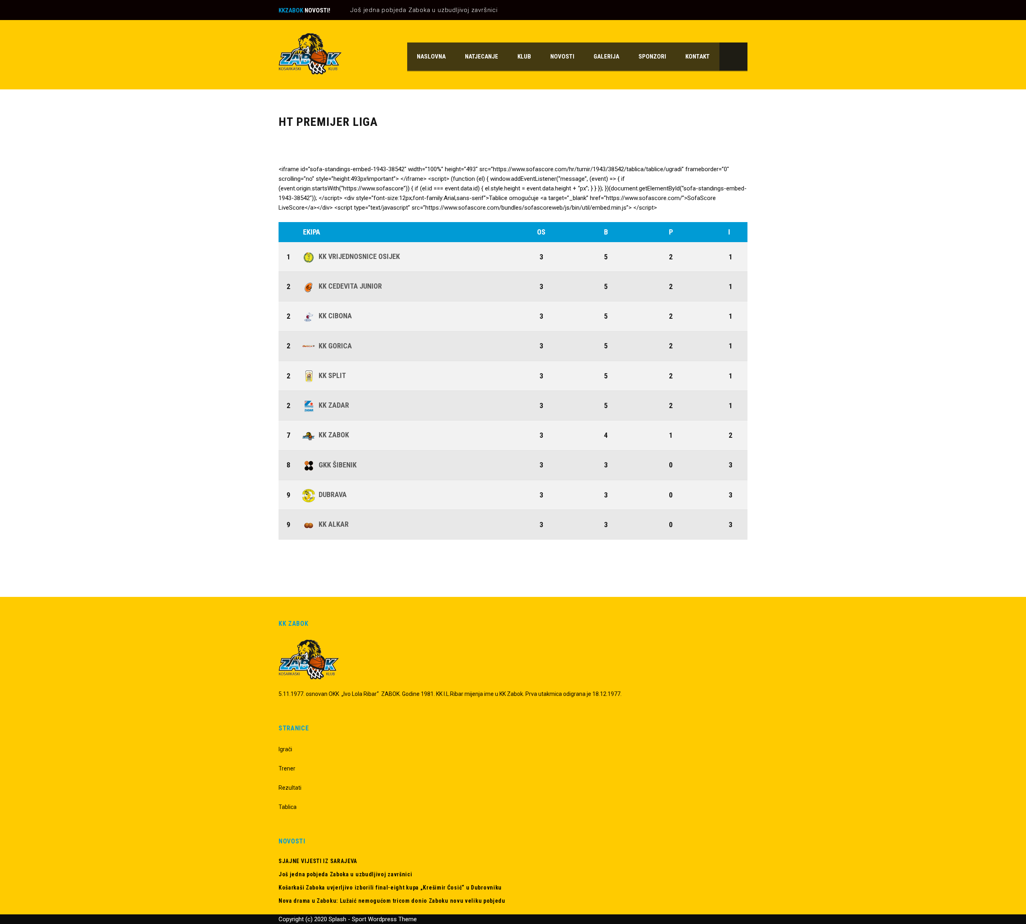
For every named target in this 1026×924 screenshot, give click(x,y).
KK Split (332, 375)
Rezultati (290, 787)
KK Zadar (334, 405)
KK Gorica (335, 346)
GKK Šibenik (338, 465)
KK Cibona (335, 315)
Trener (287, 768)
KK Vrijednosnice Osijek (359, 256)
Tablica (288, 807)
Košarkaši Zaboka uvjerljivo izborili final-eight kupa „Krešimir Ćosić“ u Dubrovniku (390, 887)
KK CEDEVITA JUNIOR (350, 286)
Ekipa (311, 232)
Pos (289, 232)
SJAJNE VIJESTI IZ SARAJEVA (318, 861)
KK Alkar (334, 524)
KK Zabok (334, 435)
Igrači (285, 749)
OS (541, 232)
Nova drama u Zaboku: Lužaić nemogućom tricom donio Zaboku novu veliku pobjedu (392, 901)
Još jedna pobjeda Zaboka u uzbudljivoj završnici (423, 10)
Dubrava (333, 494)
